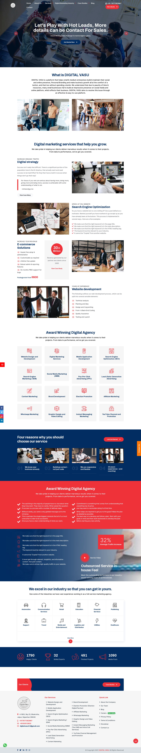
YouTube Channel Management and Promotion (84, 734)
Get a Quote (111, 7)
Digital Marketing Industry (64, 3)
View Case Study (56, 268)
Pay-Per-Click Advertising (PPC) (56, 731)
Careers (107, 713)
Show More (70, 638)
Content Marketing (54, 741)
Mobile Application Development (53, 709)
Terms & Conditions (107, 720)
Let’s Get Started (112, 439)
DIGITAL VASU (104, 750)
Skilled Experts (59, 659)
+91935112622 (25, 723)
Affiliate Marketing (80, 712)
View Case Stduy (25, 195)
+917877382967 (25, 721)
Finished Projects (87, 659)
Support (26, 625)
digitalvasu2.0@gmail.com (30, 726)
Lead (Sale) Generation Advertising (55, 737)
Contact (29, 7)
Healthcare (115, 625)
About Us (37, 3)
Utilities (97, 625)
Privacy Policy (105, 717)
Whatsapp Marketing (81, 715)
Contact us (104, 728)
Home (28, 3)
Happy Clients (31, 659)
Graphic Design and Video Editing (82, 720)
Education (79, 609)
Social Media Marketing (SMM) (58, 726)
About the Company (108, 702)
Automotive (26, 609)
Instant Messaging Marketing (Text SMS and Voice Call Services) (83, 727)
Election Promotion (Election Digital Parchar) (83, 707)
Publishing (115, 609)
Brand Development (80, 702)
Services (48, 3)
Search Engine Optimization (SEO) (57, 715)
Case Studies (82, 3)
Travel (43, 625)
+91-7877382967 (114, 3)
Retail (61, 609)
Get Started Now (69, 42)
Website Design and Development (54, 703)
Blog (92, 3)
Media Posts (112, 659)
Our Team (104, 706)
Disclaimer (104, 724)
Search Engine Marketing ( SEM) (56, 721)
